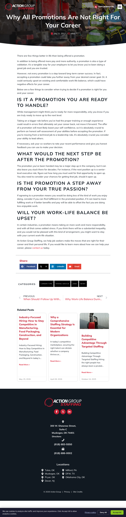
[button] (120, 6)
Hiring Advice (62, 284)
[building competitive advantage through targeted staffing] (94, 321)
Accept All (117, 512)
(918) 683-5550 (63, 444)
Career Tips (46, 284)
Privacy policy (90, 512)
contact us (37, 247)
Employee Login (106, 7)
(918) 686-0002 (63, 453)
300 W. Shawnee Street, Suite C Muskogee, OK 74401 (63, 429)
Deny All (103, 512)
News (83, 284)
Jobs (74, 284)
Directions (56, 436)
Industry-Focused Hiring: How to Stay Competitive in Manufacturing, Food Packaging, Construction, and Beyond (31, 328)
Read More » (24, 365)
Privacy (67, 492)
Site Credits (77, 492)
